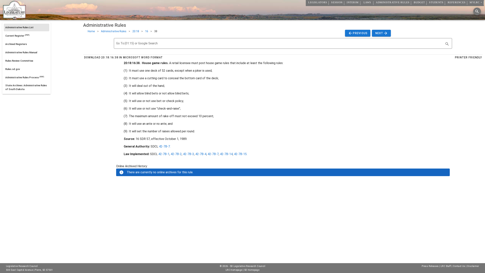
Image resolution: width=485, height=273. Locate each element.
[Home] (14, 18)
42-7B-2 (176, 154)
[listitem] (26, 27)
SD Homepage (251, 270)
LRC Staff (446, 266)
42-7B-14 (226, 154)
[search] (447, 44)
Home (91, 31)
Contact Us (459, 266)
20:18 (135, 31)
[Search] (477, 11)
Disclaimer (473, 266)
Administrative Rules (113, 31)
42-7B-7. (165, 146)
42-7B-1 (163, 154)
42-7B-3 (188, 154)
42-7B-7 (213, 154)
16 (146, 31)
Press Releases (430, 266)
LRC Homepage (234, 270)
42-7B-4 (200, 154)
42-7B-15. (240, 154)
